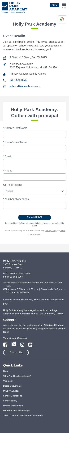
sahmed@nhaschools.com (25, 86)
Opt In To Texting (12, 184)
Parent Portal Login (13, 405)
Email (7, 156)
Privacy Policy (50, 231)
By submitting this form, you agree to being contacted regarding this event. (34, 224)
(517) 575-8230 (18, 80)
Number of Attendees (16, 199)
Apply (54, 5)
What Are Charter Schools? (17, 376)
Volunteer (8, 381)
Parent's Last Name (15, 142)
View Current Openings (15, 338)
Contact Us (16, 352)
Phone (7, 170)
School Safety (10, 400)
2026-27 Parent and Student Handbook (23, 415)
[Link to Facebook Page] (5, 345)
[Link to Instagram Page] (22, 345)
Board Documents (12, 386)
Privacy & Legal (11, 390)
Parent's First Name (15, 128)
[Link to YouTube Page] (30, 345)
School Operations (12, 395)
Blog (5, 371)
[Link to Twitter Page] (14, 345)
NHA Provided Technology (16, 410)
